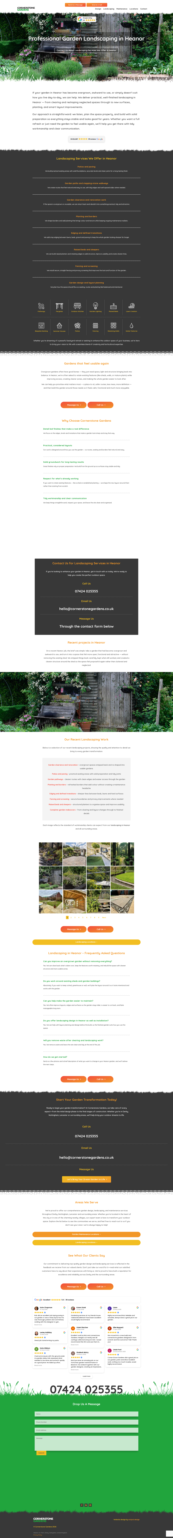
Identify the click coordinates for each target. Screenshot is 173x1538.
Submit (41, 1453)
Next (104, 918)
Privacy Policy (37, 1535)
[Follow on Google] (86, 1505)
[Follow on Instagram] (90, 1505)
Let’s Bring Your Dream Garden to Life (86, 1179)
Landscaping (108, 9)
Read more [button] (38, 1325)
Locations (134, 9)
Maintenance (121, 9)
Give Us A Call (97, 5)
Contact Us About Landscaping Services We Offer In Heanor (86, 50)
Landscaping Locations (86, 942)
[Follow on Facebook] (81, 1505)
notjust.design (134, 1520)
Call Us (100, 405)
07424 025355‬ (86, 1389)
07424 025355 (86, 1136)
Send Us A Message (75, 5)
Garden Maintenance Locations (85, 1234)
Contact (143, 9)
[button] (86, 19)
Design (98, 9)
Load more (86, 1376)
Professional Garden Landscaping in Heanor (86, 38)
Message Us (73, 405)
